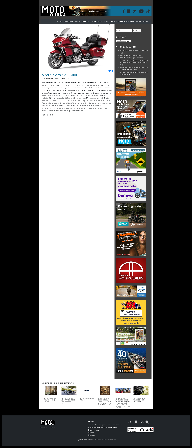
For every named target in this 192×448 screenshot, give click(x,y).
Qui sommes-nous (93, 430)
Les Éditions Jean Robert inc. (95, 440)
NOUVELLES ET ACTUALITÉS (100, 21)
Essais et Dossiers (117, 21)
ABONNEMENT (68, 21)
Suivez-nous (91, 435)
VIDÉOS (138, 21)
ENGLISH (145, 21)
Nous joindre (91, 432)
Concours (129, 21)
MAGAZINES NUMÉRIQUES (82, 21)
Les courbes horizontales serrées (130, 55)
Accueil (59, 21)
